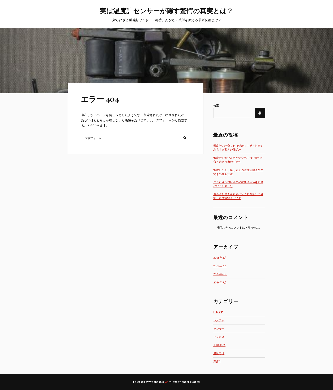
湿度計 (217, 361)
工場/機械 (219, 345)
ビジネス (218, 336)
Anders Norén (191, 382)
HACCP (218, 312)
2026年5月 (220, 282)
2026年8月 (220, 257)
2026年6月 (220, 274)
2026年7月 (220, 266)
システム (218, 320)
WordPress (156, 382)
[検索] (185, 138)
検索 (216, 105)
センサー (218, 328)
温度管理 (218, 353)
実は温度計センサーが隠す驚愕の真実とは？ (166, 10)
